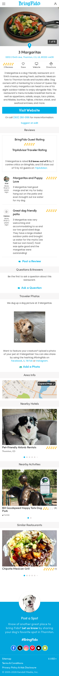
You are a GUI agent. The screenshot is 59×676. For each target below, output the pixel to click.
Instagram (42, 360)
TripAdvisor (41, 167)
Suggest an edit (29, 122)
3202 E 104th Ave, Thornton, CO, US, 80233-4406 (29, 57)
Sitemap (6, 658)
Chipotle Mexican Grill (16, 568)
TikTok (29, 360)
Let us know (30, 628)
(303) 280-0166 (21, 117)
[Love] (16, 340)
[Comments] (21, 340)
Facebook (16, 360)
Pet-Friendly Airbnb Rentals (19, 447)
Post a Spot (29, 618)
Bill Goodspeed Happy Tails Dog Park (22, 509)
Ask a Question (31, 288)
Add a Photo (31, 367)
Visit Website (29, 110)
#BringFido (29, 639)
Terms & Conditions (12, 663)
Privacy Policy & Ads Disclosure (19, 667)
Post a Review (31, 261)
